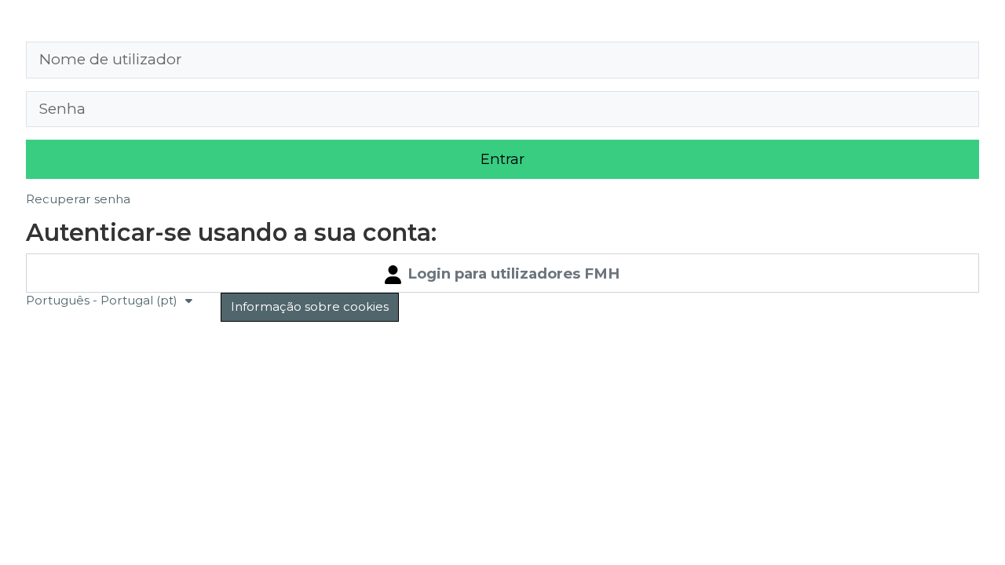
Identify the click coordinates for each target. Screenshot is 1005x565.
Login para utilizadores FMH (511, 273)
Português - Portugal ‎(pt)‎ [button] (103, 300)
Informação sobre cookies (310, 306)
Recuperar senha (78, 198)
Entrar (502, 159)
